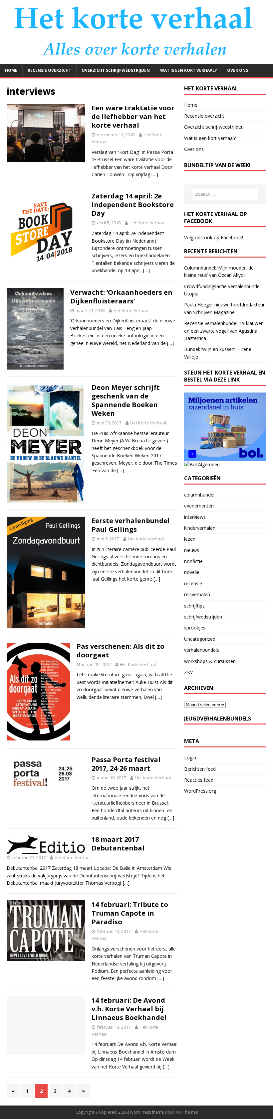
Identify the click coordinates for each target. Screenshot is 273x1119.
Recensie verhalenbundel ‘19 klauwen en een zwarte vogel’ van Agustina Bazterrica (224, 330)
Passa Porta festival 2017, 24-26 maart (126, 764)
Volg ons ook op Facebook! (213, 237)
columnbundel (199, 495)
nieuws (191, 550)
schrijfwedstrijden (203, 617)
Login (190, 757)
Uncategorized (199, 639)
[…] (154, 174)
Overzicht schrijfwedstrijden (116, 70)
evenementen (199, 506)
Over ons (237, 70)
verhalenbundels (201, 650)
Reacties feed (198, 780)
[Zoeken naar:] (225, 194)
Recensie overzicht (49, 70)
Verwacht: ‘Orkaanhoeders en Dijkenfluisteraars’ (121, 296)
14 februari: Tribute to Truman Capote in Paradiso (130, 913)
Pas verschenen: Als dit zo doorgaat (120, 650)
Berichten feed (200, 769)
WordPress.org (200, 791)
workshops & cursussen (210, 661)
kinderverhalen (199, 528)
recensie (193, 583)
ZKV (188, 672)
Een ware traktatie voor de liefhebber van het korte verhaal (133, 116)
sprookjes (194, 627)
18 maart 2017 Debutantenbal (118, 843)
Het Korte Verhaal (147, 223)
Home (11, 70)
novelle (191, 572)
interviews (195, 517)
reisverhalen (197, 594)
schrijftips (194, 606)
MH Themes (186, 1112)
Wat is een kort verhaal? (188, 70)
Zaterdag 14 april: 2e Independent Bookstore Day (133, 204)
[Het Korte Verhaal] (136, 59)
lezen (189, 539)
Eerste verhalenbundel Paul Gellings (131, 525)
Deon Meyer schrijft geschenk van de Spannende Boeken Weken (126, 400)
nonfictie (193, 561)
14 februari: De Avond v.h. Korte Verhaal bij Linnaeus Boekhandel (129, 1009)
